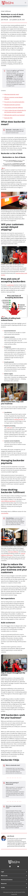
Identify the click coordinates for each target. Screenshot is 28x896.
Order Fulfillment (6, 11)
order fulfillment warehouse (8, 501)
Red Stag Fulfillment (13, 552)
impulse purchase (18, 419)
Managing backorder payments (12, 104)
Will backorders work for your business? (14, 115)
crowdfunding (10, 285)
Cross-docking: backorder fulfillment (13, 107)
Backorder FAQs (8, 118)
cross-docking (4, 513)
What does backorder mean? (11, 94)
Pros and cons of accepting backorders (14, 102)
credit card (9, 427)
